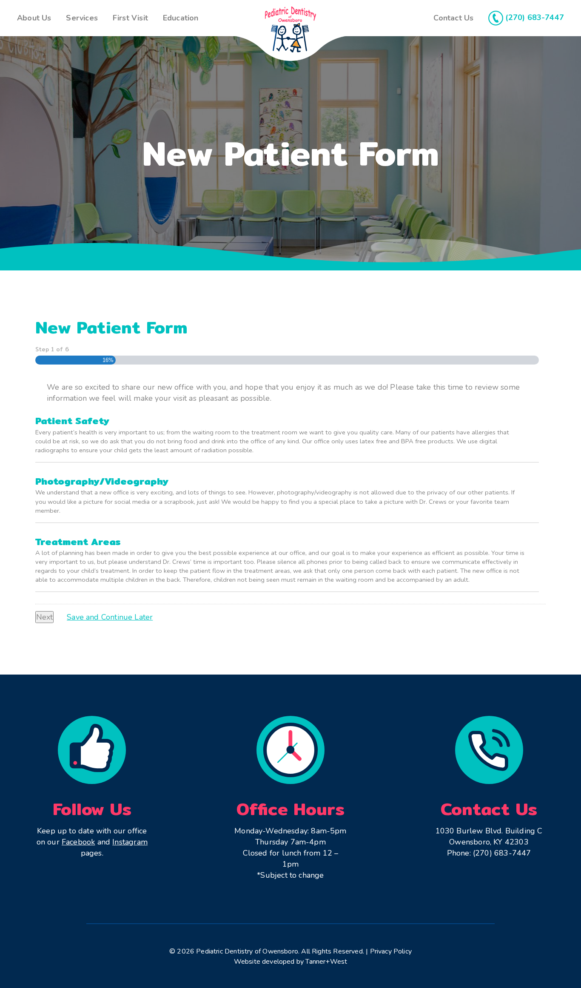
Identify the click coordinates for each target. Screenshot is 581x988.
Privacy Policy (391, 951)
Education (181, 18)
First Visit (130, 18)
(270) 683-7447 (533, 17)
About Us (34, 18)
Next (44, 617)
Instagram (130, 842)
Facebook (78, 842)
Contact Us (453, 18)
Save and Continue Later (110, 617)
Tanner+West (326, 961)
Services (81, 18)
